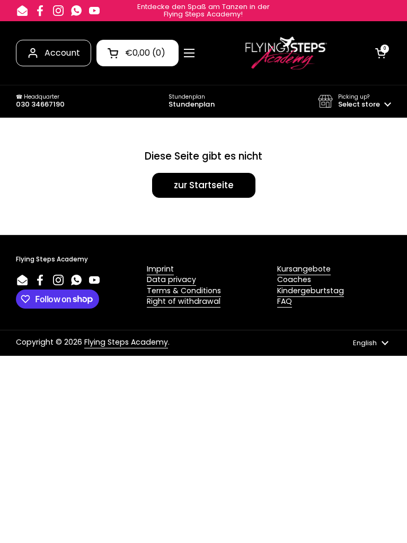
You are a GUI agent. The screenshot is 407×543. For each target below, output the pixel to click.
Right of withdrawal (183, 301)
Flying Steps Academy (126, 342)
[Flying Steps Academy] (285, 53)
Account (62, 53)
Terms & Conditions (184, 290)
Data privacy (171, 279)
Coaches (294, 279)
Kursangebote (304, 269)
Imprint (160, 269)
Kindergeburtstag (310, 290)
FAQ (284, 301)
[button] (354, 101)
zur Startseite (204, 185)
